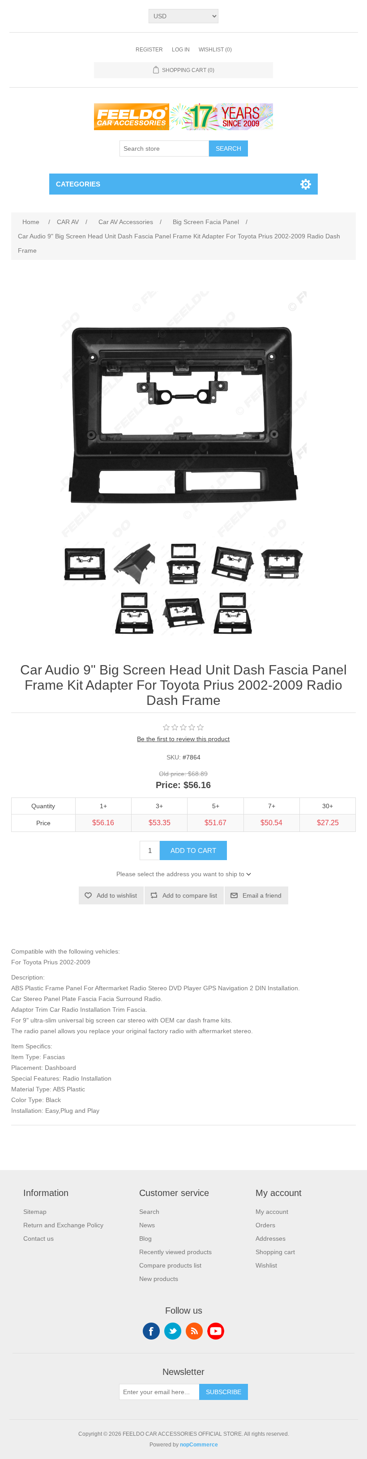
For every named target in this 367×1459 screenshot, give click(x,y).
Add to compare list (189, 895)
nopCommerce (199, 1445)
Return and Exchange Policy (63, 1225)
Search (228, 148)
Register (149, 50)
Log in (181, 50)
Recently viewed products (175, 1251)
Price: (168, 785)
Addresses (271, 1238)
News (147, 1225)
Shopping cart (275, 1251)
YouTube (215, 1331)
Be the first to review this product (183, 738)
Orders (265, 1225)
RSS (194, 1331)
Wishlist (266, 1265)
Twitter (172, 1331)
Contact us (38, 1238)
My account (272, 1211)
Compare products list (170, 1265)
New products (158, 1278)
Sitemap (35, 1211)
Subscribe (223, 1391)
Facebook (151, 1331)
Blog (145, 1238)
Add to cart (193, 850)
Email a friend (262, 895)
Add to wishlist (117, 895)
